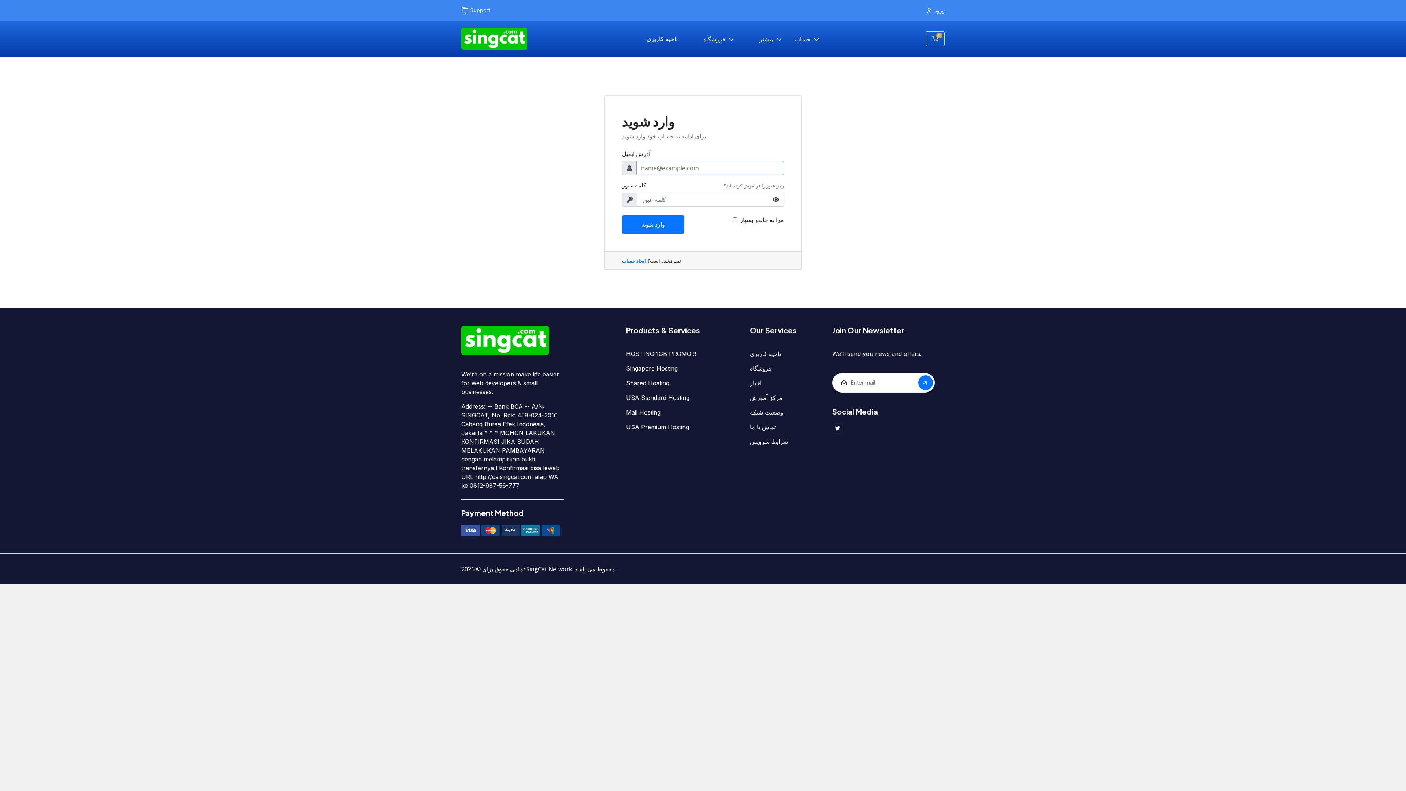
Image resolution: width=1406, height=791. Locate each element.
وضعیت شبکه (767, 412)
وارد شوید (653, 224)
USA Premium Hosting (657, 427)
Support (480, 10)
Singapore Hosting (652, 368)
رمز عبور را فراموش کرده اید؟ (754, 185)
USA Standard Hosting (657, 397)
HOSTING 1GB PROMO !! (661, 353)
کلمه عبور (634, 185)
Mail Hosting (643, 412)
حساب (803, 39)
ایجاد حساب (634, 260)
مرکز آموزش (766, 397)
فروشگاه (715, 39)
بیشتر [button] (767, 39)
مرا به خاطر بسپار (762, 220)
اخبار (756, 383)
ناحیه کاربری (662, 38)
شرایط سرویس (769, 441)
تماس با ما (763, 427)
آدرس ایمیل (636, 154)
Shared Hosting (647, 383)
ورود (940, 10)
